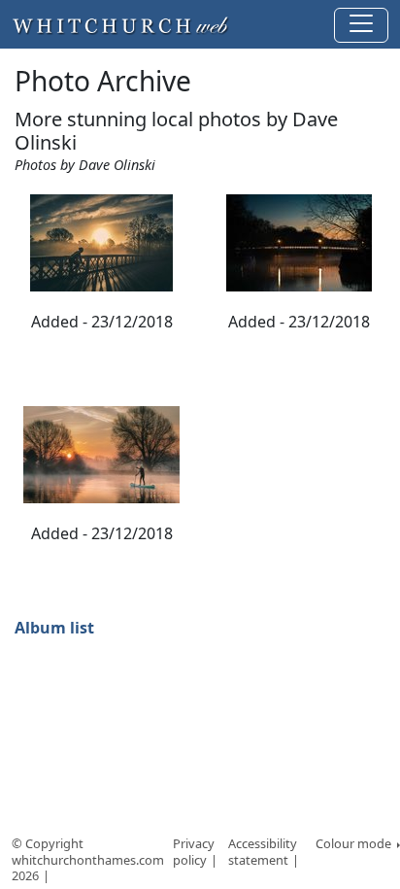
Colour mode (355, 843)
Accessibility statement (262, 852)
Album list (54, 627)
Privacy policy (194, 852)
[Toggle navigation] (361, 25)
